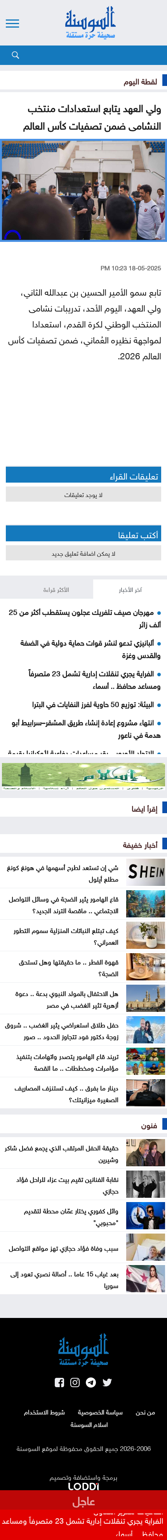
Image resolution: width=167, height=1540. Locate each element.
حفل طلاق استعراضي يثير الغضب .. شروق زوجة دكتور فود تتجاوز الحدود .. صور (61, 1029)
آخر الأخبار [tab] (130, 588)
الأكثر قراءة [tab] (56, 588)
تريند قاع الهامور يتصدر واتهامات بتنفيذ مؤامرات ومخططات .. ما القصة (67, 1061)
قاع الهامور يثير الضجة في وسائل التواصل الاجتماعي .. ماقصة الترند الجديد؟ (63, 903)
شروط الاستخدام (44, 1411)
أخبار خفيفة (140, 843)
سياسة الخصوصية (100, 1411)
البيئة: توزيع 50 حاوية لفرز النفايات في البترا (93, 703)
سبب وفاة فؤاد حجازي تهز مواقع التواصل (63, 1247)
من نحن (145, 1411)
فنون (149, 1123)
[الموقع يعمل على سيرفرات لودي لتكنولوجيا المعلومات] (83, 1485)
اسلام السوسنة (89, 1423)
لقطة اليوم (140, 80)
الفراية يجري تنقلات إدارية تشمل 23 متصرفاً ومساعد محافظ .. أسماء (95, 678)
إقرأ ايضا (144, 807)
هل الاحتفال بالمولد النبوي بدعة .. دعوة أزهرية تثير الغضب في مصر (67, 998)
